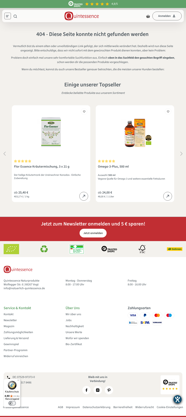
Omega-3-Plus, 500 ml (113, 167)
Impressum (73, 407)
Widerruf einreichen (16, 356)
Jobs (69, 320)
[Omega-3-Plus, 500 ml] (135, 132)
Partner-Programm (15, 350)
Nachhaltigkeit (75, 326)
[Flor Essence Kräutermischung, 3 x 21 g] (51, 132)
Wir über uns (73, 314)
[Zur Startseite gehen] (82, 16)
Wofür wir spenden (77, 338)
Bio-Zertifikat (74, 344)
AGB (60, 407)
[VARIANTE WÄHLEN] (83, 196)
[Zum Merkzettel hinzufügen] (84, 111)
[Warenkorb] (148, 16)
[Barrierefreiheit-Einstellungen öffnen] (177, 399)
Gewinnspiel (11, 344)
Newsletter (10, 320)
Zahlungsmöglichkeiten (18, 332)
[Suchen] (15, 16)
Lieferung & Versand (16, 338)
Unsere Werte (74, 332)
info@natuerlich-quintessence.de (24, 288)
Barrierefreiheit (122, 407)
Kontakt (8, 314)
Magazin (9, 326)
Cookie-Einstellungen (170, 407)
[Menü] (9, 16)
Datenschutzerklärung (96, 407)
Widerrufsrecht (144, 407)
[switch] (12, 403)
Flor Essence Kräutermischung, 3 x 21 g (41, 167)
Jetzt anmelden (93, 233)
